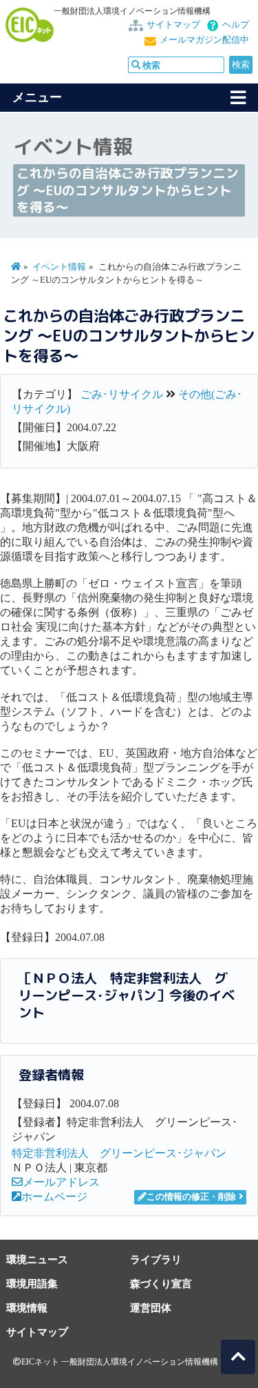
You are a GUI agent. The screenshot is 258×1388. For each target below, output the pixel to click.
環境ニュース (37, 1259)
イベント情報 (59, 267)
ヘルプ (235, 25)
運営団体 (150, 1307)
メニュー (37, 97)
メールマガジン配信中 (204, 40)
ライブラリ (156, 1259)
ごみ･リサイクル (121, 394)
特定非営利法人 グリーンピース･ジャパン (119, 1153)
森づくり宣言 (161, 1283)
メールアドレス (61, 1182)
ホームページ (54, 1196)
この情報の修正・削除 (191, 1197)
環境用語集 (32, 1283)
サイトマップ (173, 25)
